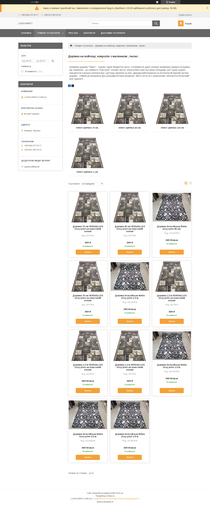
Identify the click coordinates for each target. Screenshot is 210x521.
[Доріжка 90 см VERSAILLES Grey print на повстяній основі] (129, 207)
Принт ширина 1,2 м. (87, 172)
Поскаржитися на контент (104, 499)
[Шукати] (156, 23)
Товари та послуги (48, 33)
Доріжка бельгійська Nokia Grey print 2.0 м (88, 435)
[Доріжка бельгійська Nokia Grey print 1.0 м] (129, 276)
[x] (72, 86)
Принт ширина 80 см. (130, 128)
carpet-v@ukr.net (31, 166)
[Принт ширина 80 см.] (130, 108)
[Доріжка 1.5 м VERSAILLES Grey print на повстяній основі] (87, 345)
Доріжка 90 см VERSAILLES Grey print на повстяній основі (130, 229)
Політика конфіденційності (127, 499)
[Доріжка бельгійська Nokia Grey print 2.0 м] (87, 414)
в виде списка (190, 184)
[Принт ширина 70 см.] (87, 108)
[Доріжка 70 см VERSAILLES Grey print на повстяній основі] (87, 207)
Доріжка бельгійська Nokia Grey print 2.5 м (130, 435)
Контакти (89, 33)
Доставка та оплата (113, 33)
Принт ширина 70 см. (87, 128)
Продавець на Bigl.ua (105, 496)
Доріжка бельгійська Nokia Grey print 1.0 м (130, 296)
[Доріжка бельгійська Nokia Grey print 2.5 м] (129, 414)
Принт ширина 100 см (172, 128)
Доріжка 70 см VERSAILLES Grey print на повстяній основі (88, 229)
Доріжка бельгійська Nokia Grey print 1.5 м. (172, 366)
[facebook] (69, 86)
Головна (26, 33)
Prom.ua (119, 493)
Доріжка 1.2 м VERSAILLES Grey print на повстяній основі (172, 298)
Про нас (73, 33)
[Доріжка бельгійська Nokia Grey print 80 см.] (171, 207)
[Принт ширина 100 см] (172, 108)
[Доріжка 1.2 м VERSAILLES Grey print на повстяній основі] (171, 276)
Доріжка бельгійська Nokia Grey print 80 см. (172, 227)
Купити (88, 252)
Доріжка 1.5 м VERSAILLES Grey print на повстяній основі (88, 367)
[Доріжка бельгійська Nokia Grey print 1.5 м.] (171, 345)
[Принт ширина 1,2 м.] (87, 152)
